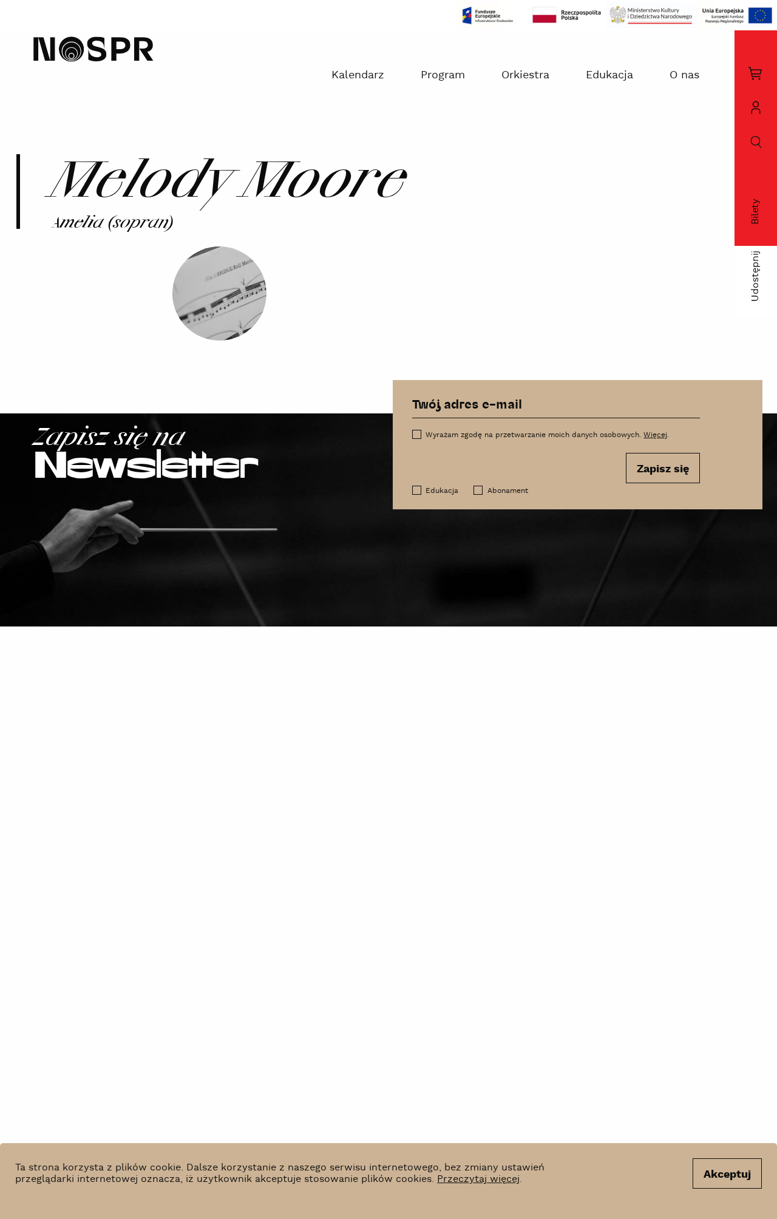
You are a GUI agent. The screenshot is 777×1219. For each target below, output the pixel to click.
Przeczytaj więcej (478, 1179)
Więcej (655, 435)
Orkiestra (525, 75)
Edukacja (609, 75)
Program (443, 75)
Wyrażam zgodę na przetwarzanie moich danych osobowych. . (547, 435)
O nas (684, 75)
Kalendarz (357, 75)
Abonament (507, 490)
